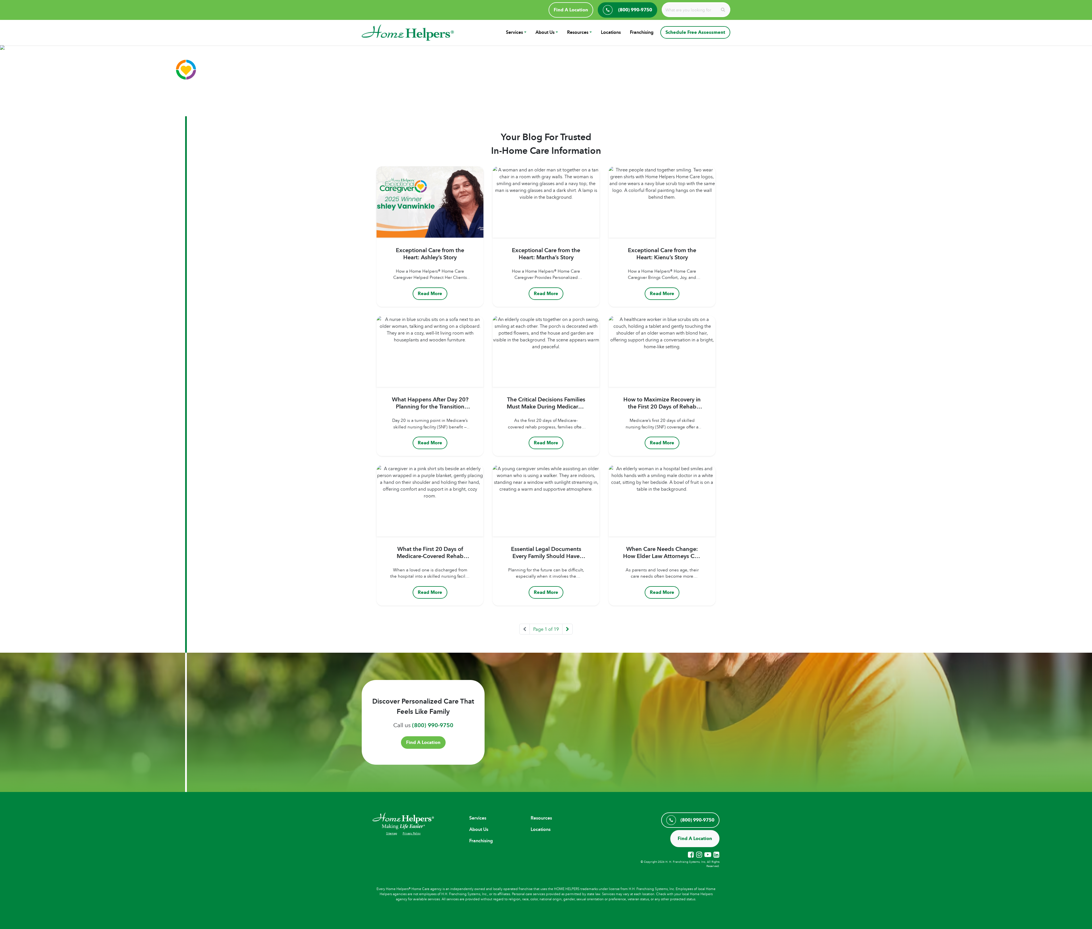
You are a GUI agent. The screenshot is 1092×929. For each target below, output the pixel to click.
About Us (545, 32)
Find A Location (571, 10)
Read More (430, 293)
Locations (611, 32)
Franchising (641, 32)
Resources (577, 32)
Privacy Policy (412, 833)
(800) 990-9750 (432, 725)
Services (514, 32)
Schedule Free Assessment (695, 32)
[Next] (567, 629)
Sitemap (391, 833)
